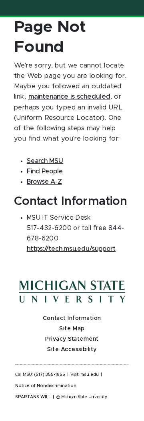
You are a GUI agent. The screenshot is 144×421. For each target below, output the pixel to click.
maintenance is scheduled (69, 96)
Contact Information (72, 318)
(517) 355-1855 (50, 375)
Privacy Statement (72, 339)
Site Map (71, 329)
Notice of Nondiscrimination (45, 386)
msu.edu (89, 375)
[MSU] (72, 291)
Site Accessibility (72, 349)
